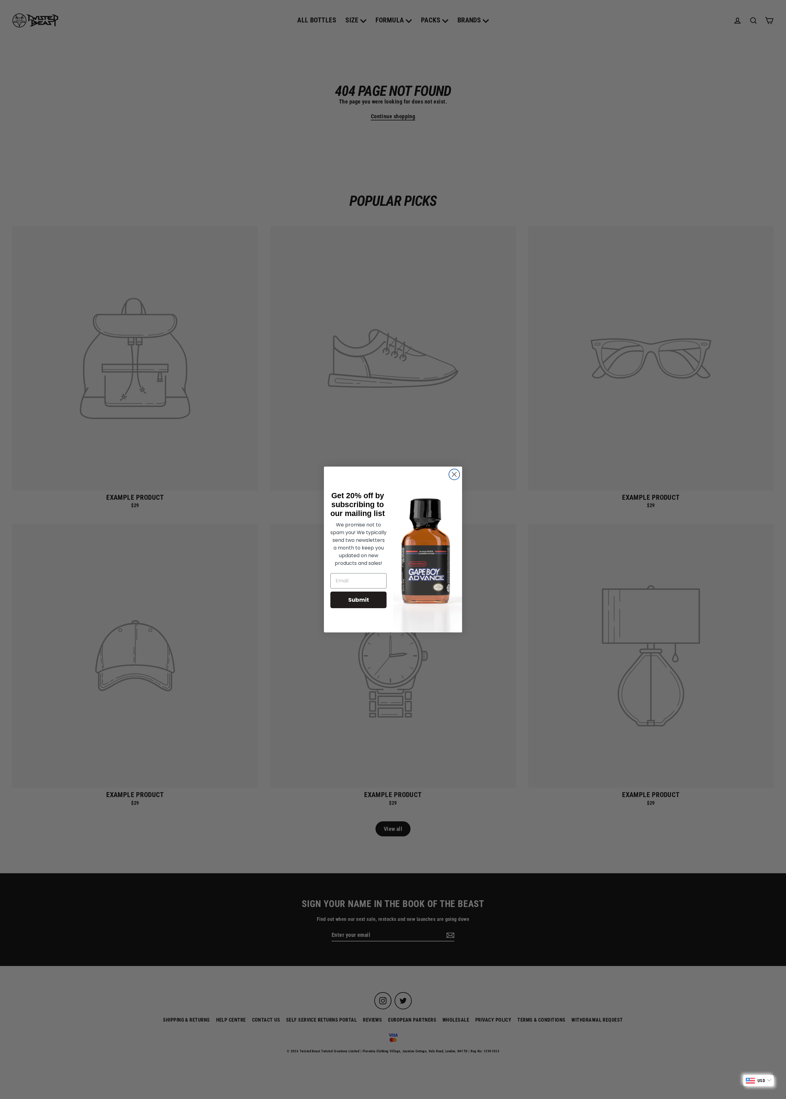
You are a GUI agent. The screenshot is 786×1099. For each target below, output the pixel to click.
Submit (358, 600)
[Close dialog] (454, 474)
